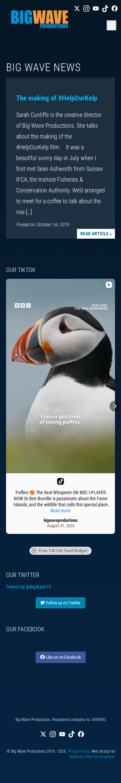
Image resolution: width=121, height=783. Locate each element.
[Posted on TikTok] (60, 481)
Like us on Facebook (63, 657)
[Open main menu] (112, 25)
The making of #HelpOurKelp (56, 98)
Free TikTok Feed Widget (63, 550)
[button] (6, 406)
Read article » (96, 233)
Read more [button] (60, 510)
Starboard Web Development (92, 756)
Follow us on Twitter (63, 602)
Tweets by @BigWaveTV (28, 587)
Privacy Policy (78, 751)
